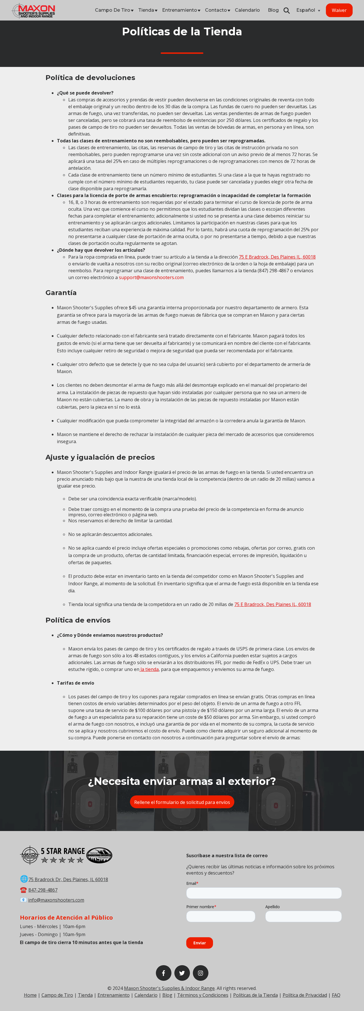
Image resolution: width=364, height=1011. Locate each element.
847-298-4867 (42, 890)
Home (30, 995)
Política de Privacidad (305, 995)
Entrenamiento (179, 10)
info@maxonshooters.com (56, 900)
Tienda (146, 10)
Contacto (216, 10)
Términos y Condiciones (202, 995)
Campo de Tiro (112, 10)
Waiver (339, 10)
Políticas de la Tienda (255, 995)
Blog (273, 10)
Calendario (247, 10)
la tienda (149, 669)
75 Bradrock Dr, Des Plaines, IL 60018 (68, 879)
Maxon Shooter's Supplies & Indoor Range (169, 988)
